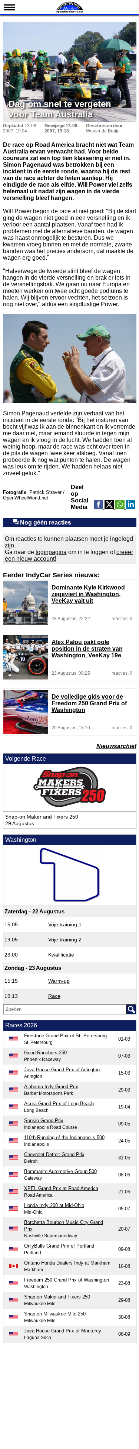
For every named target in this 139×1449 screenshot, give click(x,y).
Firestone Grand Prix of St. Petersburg (65, 1035)
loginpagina (51, 552)
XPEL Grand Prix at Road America (61, 1188)
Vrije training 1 (65, 924)
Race (54, 996)
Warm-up (59, 981)
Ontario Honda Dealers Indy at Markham (67, 1263)
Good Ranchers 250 (45, 1052)
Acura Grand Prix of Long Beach (59, 1103)
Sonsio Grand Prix (43, 1120)
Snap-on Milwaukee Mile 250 (55, 1314)
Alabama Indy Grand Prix (51, 1086)
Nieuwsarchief (116, 746)
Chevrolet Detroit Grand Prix (54, 1154)
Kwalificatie (61, 955)
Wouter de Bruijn (103, 131)
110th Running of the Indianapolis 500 (64, 1137)
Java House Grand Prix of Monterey (62, 1331)
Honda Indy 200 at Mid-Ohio (54, 1205)
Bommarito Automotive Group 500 (60, 1171)
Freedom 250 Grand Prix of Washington (66, 1280)
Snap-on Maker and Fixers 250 (41, 817)
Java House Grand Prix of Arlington (62, 1069)
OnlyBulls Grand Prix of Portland (59, 1246)
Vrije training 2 (65, 940)
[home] (69, 12)
